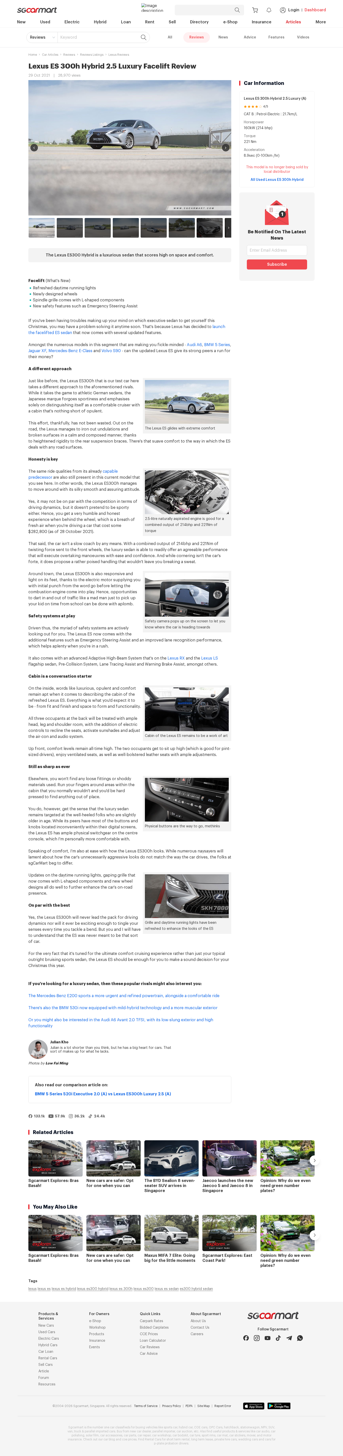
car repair (144, 1435)
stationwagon (250, 1427)
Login (293, 10)
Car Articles (50, 54)
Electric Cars (48, 1338)
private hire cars (225, 1439)
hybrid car (186, 1427)
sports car (170, 1427)
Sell (172, 22)
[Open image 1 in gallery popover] (129, 147)
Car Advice (149, 1354)
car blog (109, 1439)
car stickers (237, 1435)
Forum (43, 1378)
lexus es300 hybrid (92, 1289)
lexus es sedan (167, 1289)
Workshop (97, 1327)
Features (276, 37)
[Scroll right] (228, 228)
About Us (198, 1321)
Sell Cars (45, 1365)
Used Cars (46, 1332)
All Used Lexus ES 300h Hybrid (277, 180)
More (321, 22)
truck (77, 1431)
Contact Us (200, 1327)
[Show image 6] (182, 228)
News (223, 37)
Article (43, 1371)
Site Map (203, 1406)
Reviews (37, 37)
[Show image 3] (98, 228)
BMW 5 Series (217, 345)
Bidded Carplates (154, 1327)
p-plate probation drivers (171, 1443)
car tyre (195, 1435)
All (170, 37)
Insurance (261, 22)
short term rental (178, 1439)
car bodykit (180, 1435)
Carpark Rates (151, 1321)
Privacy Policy (171, 1406)
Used (45, 22)
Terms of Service (145, 1406)
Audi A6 (194, 345)
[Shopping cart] (255, 10)
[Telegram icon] (289, 1338)
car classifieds (120, 1427)
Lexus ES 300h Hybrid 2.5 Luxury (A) (275, 98)
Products (96, 1334)
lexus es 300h (121, 1289)
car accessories (111, 1435)
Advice (250, 37)
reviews (69, 54)
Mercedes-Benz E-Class (70, 351)
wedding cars (248, 1439)
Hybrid (100, 22)
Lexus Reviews (118, 54)
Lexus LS (209, 658)
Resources (46, 1384)
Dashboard (315, 10)
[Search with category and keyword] (237, 10)
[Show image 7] (210, 228)
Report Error (222, 1406)
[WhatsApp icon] (300, 1338)
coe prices (129, 1439)
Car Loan (45, 1352)
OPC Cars (215, 1427)
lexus (32, 1289)
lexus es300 (144, 1289)
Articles (293, 22)
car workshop (161, 1435)
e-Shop (230, 22)
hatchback (231, 1427)
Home (32, 54)
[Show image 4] (126, 228)
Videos (303, 37)
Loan (126, 22)
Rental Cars (47, 1358)
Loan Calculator (153, 1340)
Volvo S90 (111, 351)
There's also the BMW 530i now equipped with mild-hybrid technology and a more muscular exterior (122, 1008)
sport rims (208, 1435)
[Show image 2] (70, 228)
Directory (199, 22)
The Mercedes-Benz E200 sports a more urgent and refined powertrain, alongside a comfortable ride (123, 996)
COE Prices (149, 1334)
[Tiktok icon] (278, 1338)
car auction (184, 1431)
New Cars (46, 1325)
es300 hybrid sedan (196, 1289)
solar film (92, 1435)
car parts (130, 1435)
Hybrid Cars (48, 1345)
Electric (72, 22)
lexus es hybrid (64, 1289)
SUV (271, 1427)
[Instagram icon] (257, 1338)
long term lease (202, 1439)
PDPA (189, 1406)
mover (251, 1435)
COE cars (200, 1427)
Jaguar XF (37, 351)
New (21, 22)
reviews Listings (91, 54)
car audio (262, 1431)
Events (94, 1347)
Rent (149, 22)
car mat (222, 1435)
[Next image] (226, 147)
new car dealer (140, 1431)
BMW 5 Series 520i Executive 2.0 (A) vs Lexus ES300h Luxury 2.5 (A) (103, 1094)
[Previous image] (34, 147)
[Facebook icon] (246, 1338)
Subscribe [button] (277, 264)
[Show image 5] (154, 228)
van (70, 1431)
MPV (264, 1427)
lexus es (44, 1289)
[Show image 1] (42, 228)
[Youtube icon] (267, 1338)
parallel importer (163, 1431)
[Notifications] (269, 10)
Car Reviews (150, 1347)
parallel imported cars (100, 1431)
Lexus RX (176, 658)
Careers (197, 1334)
